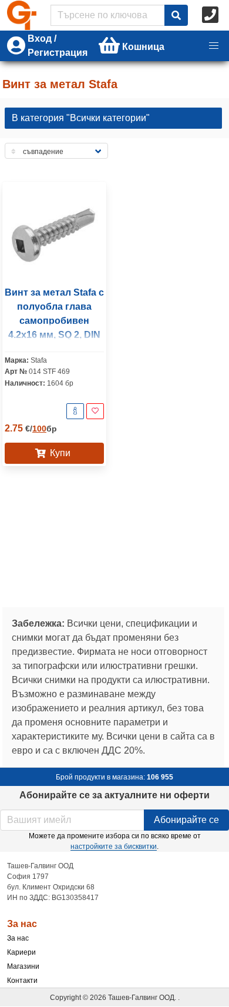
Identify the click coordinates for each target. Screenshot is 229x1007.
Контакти (22, 980)
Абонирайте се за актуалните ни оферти (114, 795)
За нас (18, 938)
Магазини (23, 966)
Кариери (21, 952)
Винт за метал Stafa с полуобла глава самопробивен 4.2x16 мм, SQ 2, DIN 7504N (54, 320)
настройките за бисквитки (113, 846)
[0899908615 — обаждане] (211, 15)
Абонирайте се (186, 820)
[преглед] (75, 411)
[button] (213, 46)
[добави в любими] (95, 411)
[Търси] (176, 15)
